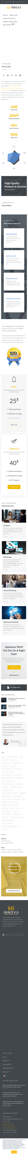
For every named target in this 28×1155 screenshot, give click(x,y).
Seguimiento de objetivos (7, 823)
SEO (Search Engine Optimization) (9, 826)
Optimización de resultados (8, 808)
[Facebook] (4, 75)
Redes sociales (5, 817)
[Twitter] (8, 75)
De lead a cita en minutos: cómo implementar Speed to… (17, 706)
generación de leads (18, 778)
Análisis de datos (13, 759)
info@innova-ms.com (8, 1123)
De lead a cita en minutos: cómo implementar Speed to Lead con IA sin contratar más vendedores (13, 1094)
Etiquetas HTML (18, 775)
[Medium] (20, 75)
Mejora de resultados (6, 799)
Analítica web (5, 759)
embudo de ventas (18, 769)
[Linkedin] (16, 75)
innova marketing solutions (16, 787)
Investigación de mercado (7, 790)
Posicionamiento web (6, 811)
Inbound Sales (5, 787)
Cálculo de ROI (12, 766)
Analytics (21, 757)
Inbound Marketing (18, 784)
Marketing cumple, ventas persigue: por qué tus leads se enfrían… (16, 713)
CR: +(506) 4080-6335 (8, 1128)
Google (3, 781)
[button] (9, 49)
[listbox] (14, 24)
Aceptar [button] (14, 1152)
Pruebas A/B (16, 811)
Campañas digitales (6, 763)
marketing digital (18, 796)
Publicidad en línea (17, 814)
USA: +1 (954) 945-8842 (9, 1125)
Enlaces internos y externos (8, 772)
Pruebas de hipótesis (6, 814)
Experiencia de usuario (7, 778)
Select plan (14, 424)
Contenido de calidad (17, 763)
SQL (20, 826)
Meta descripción (17, 799)
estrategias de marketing (7, 775)
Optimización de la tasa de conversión (10, 802)
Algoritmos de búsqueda (12, 757)
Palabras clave (19, 808)
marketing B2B (22, 793)
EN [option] (15, 24)
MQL (24, 799)
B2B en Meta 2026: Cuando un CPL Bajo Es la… (16, 699)
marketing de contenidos (7, 796)
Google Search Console (7, 784)
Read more (5, 536)
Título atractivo (5, 829)
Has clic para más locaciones (10, 1130)
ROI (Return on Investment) (16, 817)
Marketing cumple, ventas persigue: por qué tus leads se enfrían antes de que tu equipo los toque (13, 1103)
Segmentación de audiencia (8, 820)
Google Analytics (10, 781)
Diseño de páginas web (7, 769)
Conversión (4, 766)
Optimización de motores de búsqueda (10, 805)
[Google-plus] (12, 75)
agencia (3, 757)
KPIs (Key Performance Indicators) (10, 793)
